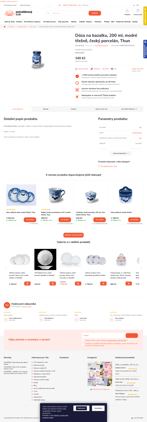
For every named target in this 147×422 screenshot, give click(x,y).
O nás (35, 391)
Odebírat (131, 335)
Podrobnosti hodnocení (101, 45)
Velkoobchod (38, 397)
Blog (35, 385)
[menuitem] (10, 22)
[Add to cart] (27, 283)
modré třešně (137, 133)
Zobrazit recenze (26, 307)
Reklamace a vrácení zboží (42, 374)
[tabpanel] (21, 203)
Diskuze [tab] (73, 109)
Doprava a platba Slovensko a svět (44, 371)
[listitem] (20, 267)
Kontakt (36, 394)
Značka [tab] (101, 109)
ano (140, 138)
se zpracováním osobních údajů (116, 340)
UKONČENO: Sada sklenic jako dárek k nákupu (16, 363)
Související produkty (128, 109)
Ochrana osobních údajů (41, 380)
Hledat (95, 13)
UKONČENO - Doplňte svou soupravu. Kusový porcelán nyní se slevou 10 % (16, 372)
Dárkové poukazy (25, 5)
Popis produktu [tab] (17, 109)
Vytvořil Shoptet (138, 418)
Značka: (137, 69)
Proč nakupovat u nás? (10, 5)
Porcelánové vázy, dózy (109, 166)
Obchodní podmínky (40, 377)
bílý (140, 127)
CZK (137, 5)
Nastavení (81, 408)
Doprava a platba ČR (40, 368)
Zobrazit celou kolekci (73, 235)
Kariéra (36, 383)
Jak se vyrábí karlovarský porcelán (44, 388)
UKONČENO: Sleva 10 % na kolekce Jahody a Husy (15, 368)
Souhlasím (98, 408)
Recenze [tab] (45, 109)
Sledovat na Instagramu (101, 389)
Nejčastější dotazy (39, 400)
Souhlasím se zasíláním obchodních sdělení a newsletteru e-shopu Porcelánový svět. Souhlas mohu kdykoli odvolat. (111, 345)
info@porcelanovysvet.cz (9, 1)
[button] (6, 267)
